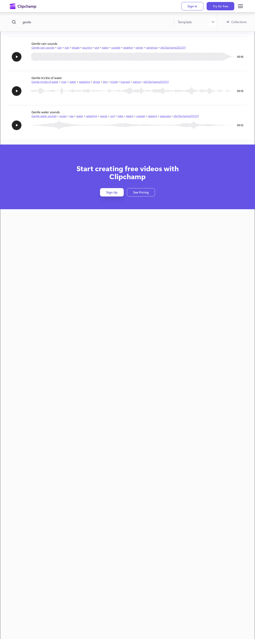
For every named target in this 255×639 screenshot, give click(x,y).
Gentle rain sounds (42, 47)
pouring (87, 47)
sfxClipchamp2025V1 (173, 47)
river (64, 82)
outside (115, 47)
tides (120, 116)
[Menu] (240, 6)
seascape (165, 116)
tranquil (125, 82)
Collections (239, 22)
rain (59, 47)
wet (97, 47)
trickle (114, 82)
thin (105, 82)
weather (128, 47)
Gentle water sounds (44, 116)
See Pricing (141, 192)
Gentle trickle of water (44, 82)
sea (72, 116)
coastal (140, 116)
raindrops (152, 47)
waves (103, 116)
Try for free (220, 6)
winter (139, 47)
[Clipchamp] (23, 6)
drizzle (75, 47)
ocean (63, 116)
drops (96, 82)
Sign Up (112, 192)
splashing (84, 82)
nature (137, 82)
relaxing (152, 116)
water (105, 47)
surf (112, 116)
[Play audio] (17, 57)
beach (129, 116)
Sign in (192, 6)
